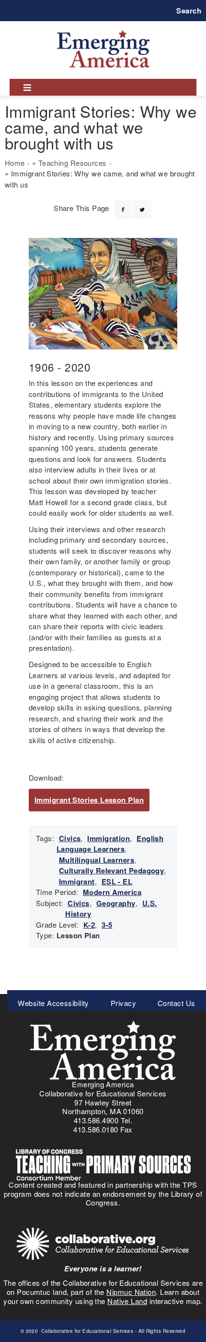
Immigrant (77, 881)
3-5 (107, 925)
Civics (70, 838)
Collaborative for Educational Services (87, 1331)
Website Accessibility (53, 1003)
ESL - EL (117, 881)
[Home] (103, 30)
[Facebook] (123, 203)
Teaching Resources (72, 163)
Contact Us (176, 1003)
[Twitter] (142, 203)
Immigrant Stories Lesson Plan (89, 800)
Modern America (112, 892)
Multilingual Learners (96, 860)
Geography (116, 903)
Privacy (123, 1003)
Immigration (108, 838)
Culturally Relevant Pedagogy (111, 870)
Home (15, 163)
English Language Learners (110, 844)
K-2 (89, 925)
